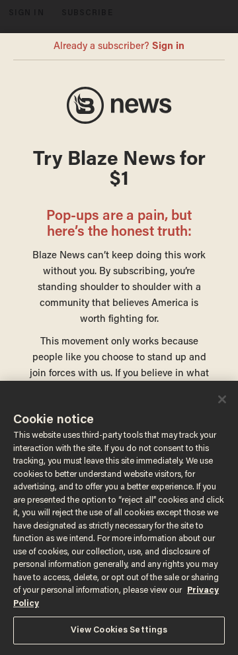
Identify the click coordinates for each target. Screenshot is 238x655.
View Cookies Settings (119, 630)
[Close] (222, 399)
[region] (119, 518)
